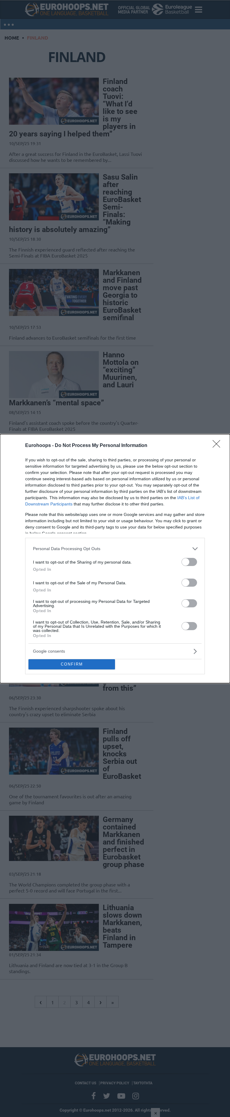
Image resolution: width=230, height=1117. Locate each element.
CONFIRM (72, 664)
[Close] (218, 445)
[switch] (189, 562)
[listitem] (115, 549)
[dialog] (115, 558)
